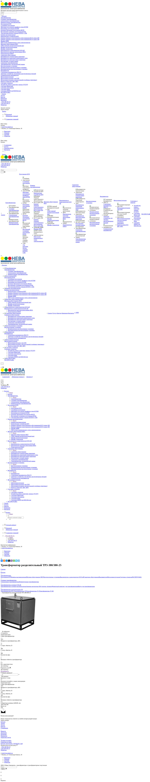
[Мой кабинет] (1, 365)
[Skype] (16, 561)
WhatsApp (4, 105)
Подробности (5, 671)
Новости (3, 731)
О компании (4, 728)
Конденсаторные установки (19, 466)
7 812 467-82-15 (5, 101)
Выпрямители (15, 473)
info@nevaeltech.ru (7, 127)
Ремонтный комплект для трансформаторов (65, 586)
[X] (9, 561)
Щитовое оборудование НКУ (19, 434)
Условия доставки (6, 740)
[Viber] (11, 561)
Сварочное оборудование (18, 452)
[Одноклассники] (4, 561)
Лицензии (4, 732)
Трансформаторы (16, 399)
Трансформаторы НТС (7, 591)
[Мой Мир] (7, 561)
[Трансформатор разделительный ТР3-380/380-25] (18, 630)
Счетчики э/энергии (17, 492)
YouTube (6, 134)
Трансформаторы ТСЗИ (46, 591)
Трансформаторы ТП (20, 591)
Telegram (6, 133)
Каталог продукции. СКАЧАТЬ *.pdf (12, 743)
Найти (3, 769)
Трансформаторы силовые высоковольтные (13, 586)
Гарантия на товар (6, 742)
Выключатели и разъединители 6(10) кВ (23, 444)
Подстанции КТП (16, 408)
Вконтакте (7, 131)
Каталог (10, 394)
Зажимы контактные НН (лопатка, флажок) (39, 586)
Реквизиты (4, 736)
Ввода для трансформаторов (86, 586)
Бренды (3, 726)
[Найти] (2, 14)
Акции (3, 723)
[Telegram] (19, 561)
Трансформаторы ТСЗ (32, 591)
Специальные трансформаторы (10, 582)
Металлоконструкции (17, 483)
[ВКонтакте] (2, 561)
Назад (11, 392)
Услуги (3, 725)
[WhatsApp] (14, 561)
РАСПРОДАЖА (137, 577)
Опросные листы (6, 737)
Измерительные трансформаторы (29, 582)
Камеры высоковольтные (18, 422)
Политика (4, 734)
